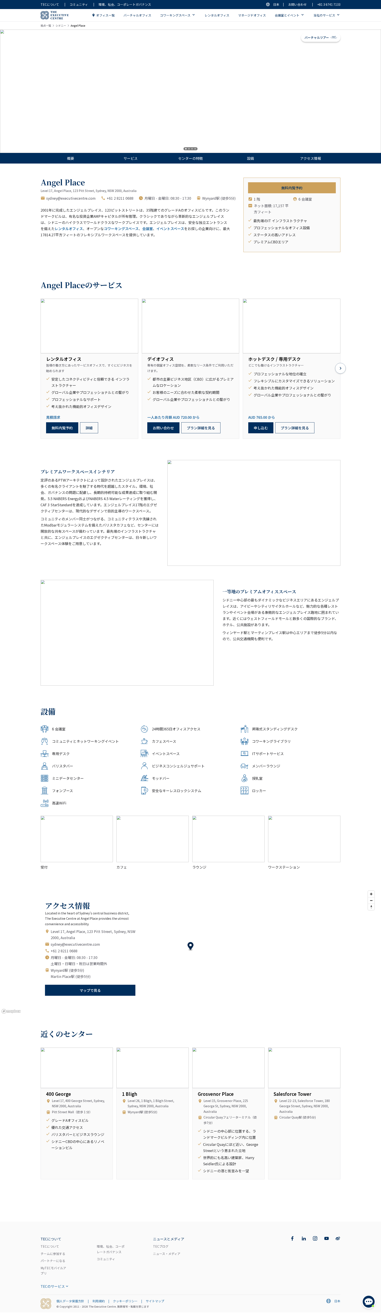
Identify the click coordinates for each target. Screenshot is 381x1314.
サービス (130, 158)
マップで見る (90, 990)
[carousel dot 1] (185, 148)
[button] (191, 946)
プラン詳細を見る (201, 427)
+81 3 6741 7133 (328, 4)
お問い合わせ (297, 4)
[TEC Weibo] (337, 1238)
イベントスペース (170, 228)
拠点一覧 (46, 25)
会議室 (147, 228)
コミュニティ (79, 4)
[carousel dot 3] (192, 148)
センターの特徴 (190, 158)
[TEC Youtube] (326, 1238)
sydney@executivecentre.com (71, 198)
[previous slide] (17, 91)
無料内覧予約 (292, 187)
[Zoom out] (371, 900)
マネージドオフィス (252, 15)
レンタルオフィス (217, 15)
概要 (70, 158)
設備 (250, 158)
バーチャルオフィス (137, 15)
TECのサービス (53, 1286)
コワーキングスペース (121, 228)
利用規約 (98, 1301)
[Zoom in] (371, 894)
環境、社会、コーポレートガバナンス (125, 4)
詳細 (89, 427)
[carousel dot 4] (195, 148)
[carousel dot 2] (188, 148)
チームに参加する (53, 1253)
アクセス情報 (310, 158)
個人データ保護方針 (70, 1301)
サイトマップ (155, 1301)
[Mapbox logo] (11, 1011)
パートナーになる (53, 1260)
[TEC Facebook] (292, 1238)
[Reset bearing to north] (371, 907)
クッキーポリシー (125, 1301)
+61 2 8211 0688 (120, 198)
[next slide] (363, 91)
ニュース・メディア (166, 1253)
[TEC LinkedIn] (303, 1238)
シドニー (61, 25)
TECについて (50, 4)
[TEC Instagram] (315, 1238)
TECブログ (160, 1246)
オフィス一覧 (105, 15)
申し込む (261, 427)
